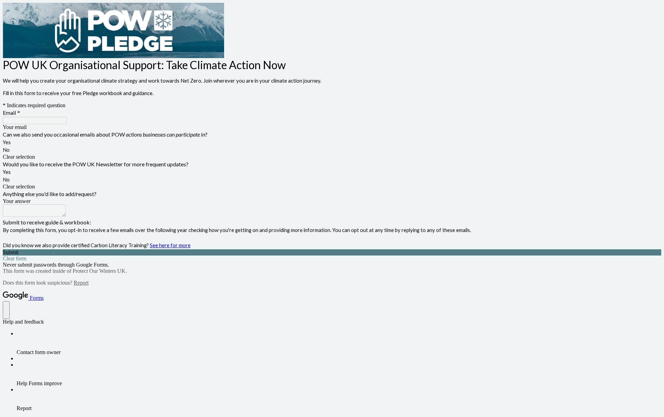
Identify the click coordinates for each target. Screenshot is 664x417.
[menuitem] (339, 343)
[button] (332, 157)
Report (81, 283)
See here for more (170, 245)
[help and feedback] (6, 310)
